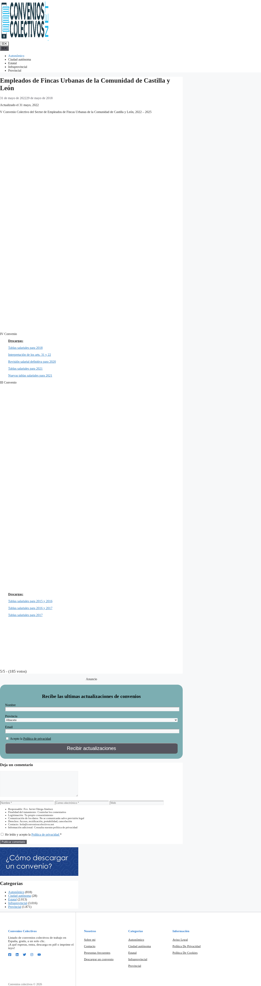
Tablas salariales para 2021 (25, 368)
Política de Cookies (185, 952)
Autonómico (16, 56)
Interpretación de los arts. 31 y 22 (29, 354)
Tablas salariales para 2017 (25, 615)
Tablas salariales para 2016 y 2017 (30, 608)
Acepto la (16, 738)
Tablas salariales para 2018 (25, 347)
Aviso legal (180, 939)
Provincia (11, 716)
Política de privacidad (37, 738)
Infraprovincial (17, 67)
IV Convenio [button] (8, 334)
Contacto (89, 946)
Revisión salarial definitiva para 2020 (32, 361)
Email (9, 727)
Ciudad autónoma (19, 59)
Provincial (14, 70)
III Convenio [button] (8, 382)
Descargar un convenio (99, 959)
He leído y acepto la (33, 834)
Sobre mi (89, 939)
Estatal (12, 63)
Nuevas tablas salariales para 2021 (30, 375)
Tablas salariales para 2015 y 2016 (30, 601)
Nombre (10, 705)
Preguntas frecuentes (97, 952)
